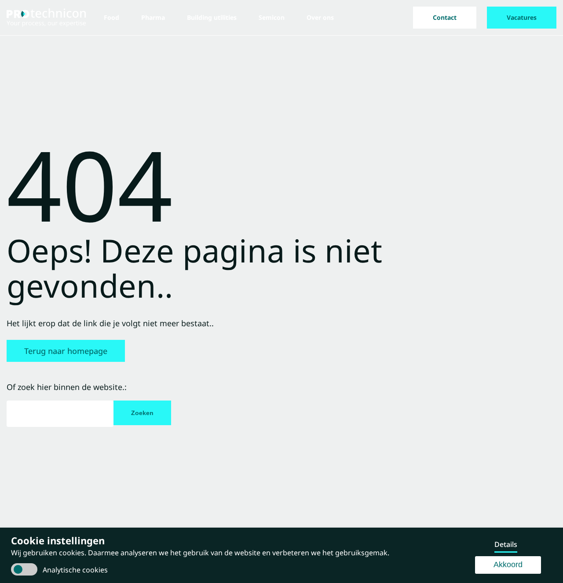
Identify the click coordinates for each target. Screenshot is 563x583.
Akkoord (508, 564)
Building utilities (212, 17)
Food (111, 17)
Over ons (320, 17)
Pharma (153, 17)
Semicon (272, 17)
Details (505, 544)
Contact (445, 17)
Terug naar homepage (65, 351)
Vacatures (522, 17)
